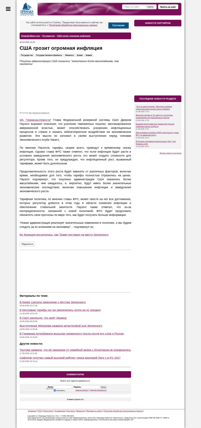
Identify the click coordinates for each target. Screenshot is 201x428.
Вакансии (80, 411)
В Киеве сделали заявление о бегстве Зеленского (53, 302)
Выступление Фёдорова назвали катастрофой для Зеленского (61, 325)
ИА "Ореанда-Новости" (39, 113)
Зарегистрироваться (98, 390)
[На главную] (27, 9)
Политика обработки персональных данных (123, 411)
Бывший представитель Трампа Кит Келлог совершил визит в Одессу (155, 125)
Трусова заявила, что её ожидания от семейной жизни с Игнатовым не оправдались (75, 350)
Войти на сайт (168, 6)
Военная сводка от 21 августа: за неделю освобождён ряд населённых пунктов (154, 116)
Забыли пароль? (82, 390)
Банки (80, 55)
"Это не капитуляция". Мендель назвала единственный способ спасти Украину (154, 108)
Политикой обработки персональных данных (73, 25)
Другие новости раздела (170, 153)
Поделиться (27, 244)
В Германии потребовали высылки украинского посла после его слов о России (72, 333)
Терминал (32, 411)
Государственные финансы (49, 55)
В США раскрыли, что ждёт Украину (43, 318)
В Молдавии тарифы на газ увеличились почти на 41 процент (60, 310)
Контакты (71, 411)
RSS (40, 411)
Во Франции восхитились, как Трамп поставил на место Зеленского (64, 234)
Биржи (89, 55)
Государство (27, 55)
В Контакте (48, 411)
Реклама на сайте (94, 411)
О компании (60, 411)
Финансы (69, 55)
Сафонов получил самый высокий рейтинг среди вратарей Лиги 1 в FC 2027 (70, 357)
